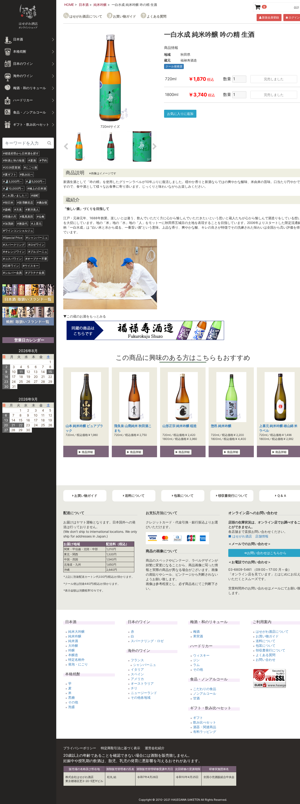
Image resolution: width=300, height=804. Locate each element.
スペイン (137, 674)
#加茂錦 (8, 223)
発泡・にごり (78, 664)
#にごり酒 (30, 167)
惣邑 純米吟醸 (221, 426)
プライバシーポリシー (79, 748)
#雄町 (35, 195)
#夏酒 (32, 160)
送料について (265, 641)
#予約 (43, 160)
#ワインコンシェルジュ (18, 230)
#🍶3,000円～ (12, 181)
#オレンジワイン (14, 251)
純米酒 (73, 641)
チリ (134, 688)
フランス (137, 660)
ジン (196, 660)
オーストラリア (142, 683)
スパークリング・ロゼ (147, 641)
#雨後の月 (9, 216)
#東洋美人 (32, 209)
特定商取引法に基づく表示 (120, 748)
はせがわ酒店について (85, 16)
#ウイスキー (31, 265)
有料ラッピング (204, 732)
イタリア (137, 669)
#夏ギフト (9, 174)
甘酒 (196, 698)
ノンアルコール (204, 693)
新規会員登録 (270, 17)
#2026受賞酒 (11, 167)
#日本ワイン (11, 265)
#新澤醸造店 (25, 202)
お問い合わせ (265, 659)
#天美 (18, 209)
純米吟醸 (100, 5)
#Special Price (12, 237)
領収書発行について (270, 650)
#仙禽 (40, 216)
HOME (69, 5)
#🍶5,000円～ (35, 181)
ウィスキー (201, 655)
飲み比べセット (204, 722)
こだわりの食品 (204, 689)
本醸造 (73, 655)
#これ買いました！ (15, 195)
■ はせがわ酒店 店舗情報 (248, 536)
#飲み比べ (26, 174)
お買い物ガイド (124, 16)
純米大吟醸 (76, 631)
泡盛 (71, 707)
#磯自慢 (42, 202)
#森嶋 (7, 209)
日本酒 (84, 5)
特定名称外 (76, 659)
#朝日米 (8, 202)
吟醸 (71, 650)
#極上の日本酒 (36, 188)
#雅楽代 (22, 223)
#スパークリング (14, 244)
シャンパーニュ (144, 665)
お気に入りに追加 (180, 114)
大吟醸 (73, 645)
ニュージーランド (144, 693)
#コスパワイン (12, 258)
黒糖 (71, 697)
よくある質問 (156, 16)
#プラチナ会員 (35, 272)
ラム (196, 665)
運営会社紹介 (155, 748)
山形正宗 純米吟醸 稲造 (179, 426)
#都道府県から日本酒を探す (21, 153)
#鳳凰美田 (26, 216)
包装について (265, 645)
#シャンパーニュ (37, 237)
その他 (73, 702)
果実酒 (198, 636)
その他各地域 (140, 697)
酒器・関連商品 (204, 727)
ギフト (198, 718)
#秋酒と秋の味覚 (14, 160)
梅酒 (196, 631)
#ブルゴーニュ (37, 251)
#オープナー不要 (36, 258)
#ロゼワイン (36, 244)
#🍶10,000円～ (13, 188)
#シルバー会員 (12, 272)
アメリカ (137, 679)
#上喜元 (36, 223)
